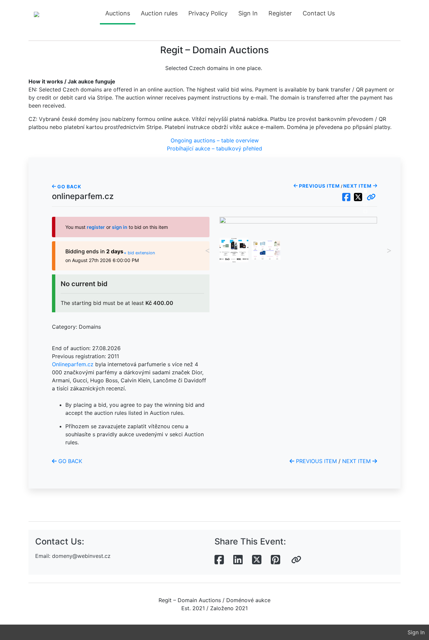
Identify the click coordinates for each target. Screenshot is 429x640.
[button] (371, 197)
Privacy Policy (208, 13)
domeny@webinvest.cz (81, 556)
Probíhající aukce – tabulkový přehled (214, 148)
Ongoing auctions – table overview (215, 140)
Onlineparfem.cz (73, 364)
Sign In (248, 13)
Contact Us (319, 13)
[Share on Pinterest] (275, 560)
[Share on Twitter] (256, 560)
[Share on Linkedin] (238, 560)
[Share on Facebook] (219, 560)
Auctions (117, 13)
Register (280, 13)
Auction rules (159, 13)
